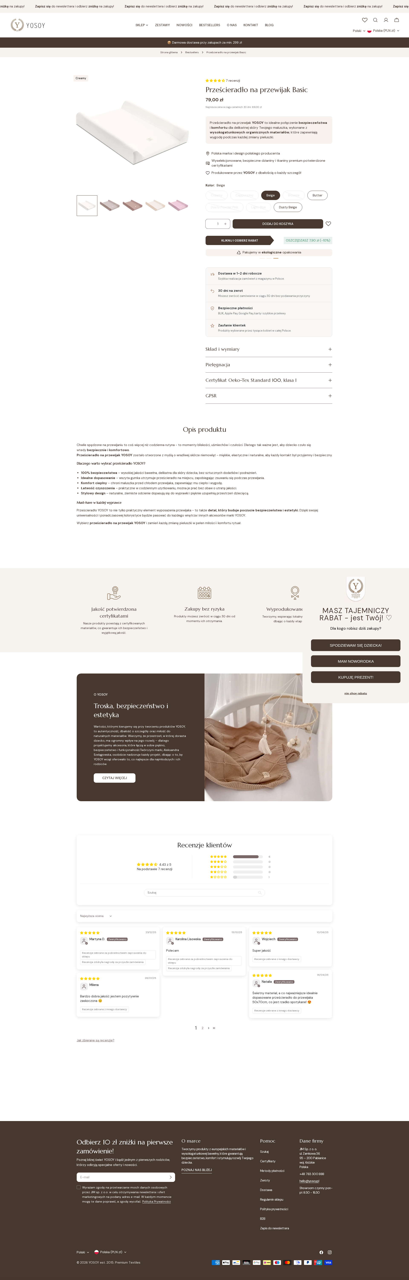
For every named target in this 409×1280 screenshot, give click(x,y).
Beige (270, 195)
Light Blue (261, 208)
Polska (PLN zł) (384, 31)
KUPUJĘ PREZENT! (355, 677)
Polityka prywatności (274, 1209)
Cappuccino (247, 196)
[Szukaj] (375, 20)
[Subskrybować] (171, 1177)
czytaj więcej (114, 778)
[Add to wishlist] (329, 223)
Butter (317, 195)
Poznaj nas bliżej (196, 1170)
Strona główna (169, 52)
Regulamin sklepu (271, 1199)
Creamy (219, 196)
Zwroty (265, 1180)
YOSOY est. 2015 (101, 1262)
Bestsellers (192, 52)
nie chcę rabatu (355, 693)
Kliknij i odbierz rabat (239, 240)
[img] (89, 933)
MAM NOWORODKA (356, 661)
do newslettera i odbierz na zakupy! (64, 6)
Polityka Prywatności (156, 1201)
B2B (262, 1219)
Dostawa (266, 1190)
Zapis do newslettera (274, 1228)
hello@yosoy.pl (309, 1181)
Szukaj (264, 1152)
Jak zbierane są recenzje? (95, 1040)
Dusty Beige (288, 207)
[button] (218, 856)
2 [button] (202, 1028)
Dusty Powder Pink (227, 208)
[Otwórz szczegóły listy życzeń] (364, 20)
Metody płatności (272, 1171)
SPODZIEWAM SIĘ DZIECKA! (356, 645)
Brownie (296, 196)
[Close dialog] (402, 583)
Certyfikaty (267, 1161)
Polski (357, 31)
